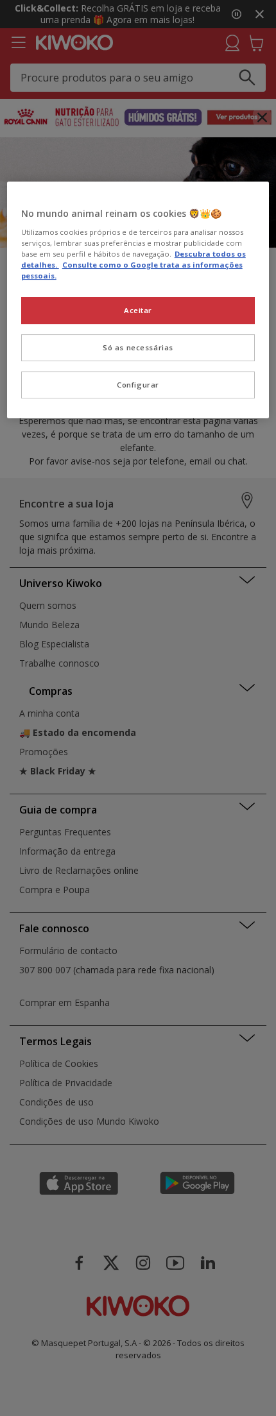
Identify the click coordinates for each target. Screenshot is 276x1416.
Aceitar (138, 310)
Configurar (138, 384)
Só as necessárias (138, 347)
